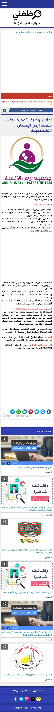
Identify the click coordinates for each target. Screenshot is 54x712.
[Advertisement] (27, 62)
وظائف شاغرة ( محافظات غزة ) (28, 32)
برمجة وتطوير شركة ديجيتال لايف (27, 707)
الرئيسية (48, 32)
